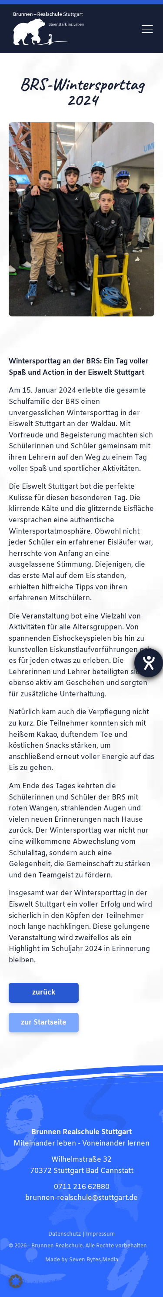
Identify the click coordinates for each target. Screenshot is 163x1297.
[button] (15, 1281)
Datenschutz (64, 1234)
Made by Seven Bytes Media (81, 1260)
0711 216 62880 (82, 1187)
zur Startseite (44, 1022)
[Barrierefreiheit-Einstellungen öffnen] (148, 662)
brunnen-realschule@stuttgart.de (81, 1198)
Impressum (100, 1234)
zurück (43, 992)
